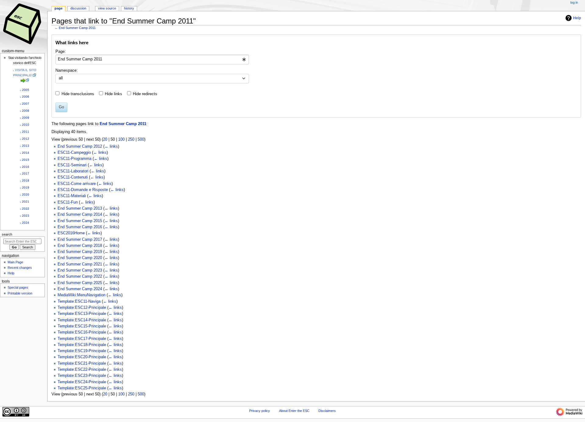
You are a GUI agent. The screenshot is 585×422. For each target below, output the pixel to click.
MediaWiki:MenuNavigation (81, 295)
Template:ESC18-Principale (82, 345)
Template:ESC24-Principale (82, 382)
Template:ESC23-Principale (82, 375)
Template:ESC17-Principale (82, 339)
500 (141, 139)
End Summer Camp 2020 (80, 258)
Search (7, 234)
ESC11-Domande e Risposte (83, 190)
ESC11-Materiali (72, 196)
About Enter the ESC (294, 411)
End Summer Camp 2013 (80, 208)
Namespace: (66, 70)
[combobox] (152, 59)
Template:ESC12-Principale (82, 307)
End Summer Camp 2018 (80, 245)
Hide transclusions (78, 94)
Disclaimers (327, 411)
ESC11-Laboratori (73, 171)
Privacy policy (259, 411)
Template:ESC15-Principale (82, 326)
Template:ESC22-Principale (82, 369)
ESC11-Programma (74, 159)
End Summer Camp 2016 (80, 227)
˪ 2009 (24, 117)
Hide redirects (145, 94)
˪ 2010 (24, 124)
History (129, 8)
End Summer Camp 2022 (80, 276)
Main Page (15, 262)
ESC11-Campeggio (74, 152)
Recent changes (20, 267)
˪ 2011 (24, 131)
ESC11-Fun (68, 202)
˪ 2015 (24, 159)
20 (105, 139)
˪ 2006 (24, 96)
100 (121, 139)
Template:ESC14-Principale (82, 320)
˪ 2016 (24, 166)
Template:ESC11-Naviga (79, 301)
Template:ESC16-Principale (82, 332)
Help (577, 18)
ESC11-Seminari (72, 165)
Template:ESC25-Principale (82, 388)
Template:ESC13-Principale (82, 314)
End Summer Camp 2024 (80, 289)
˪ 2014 (24, 152)
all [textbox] (61, 78)
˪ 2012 (24, 138)
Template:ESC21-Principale (82, 363)
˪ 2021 (24, 201)
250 (131, 139)
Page (58, 8)
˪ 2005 (24, 90)
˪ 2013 (24, 145)
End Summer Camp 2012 (80, 146)
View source (107, 8)
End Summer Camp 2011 (77, 28)
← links (111, 146)
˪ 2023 (24, 215)
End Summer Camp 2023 (80, 270)
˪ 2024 (24, 222)
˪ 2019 (24, 187)
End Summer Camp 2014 (80, 214)
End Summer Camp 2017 (80, 239)
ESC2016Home (71, 233)
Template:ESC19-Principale (82, 351)
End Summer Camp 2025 (80, 283)
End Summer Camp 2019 (80, 252)
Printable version (20, 293)
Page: (60, 51)
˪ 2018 (24, 180)
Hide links (113, 94)
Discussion (78, 8)
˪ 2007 (24, 103)
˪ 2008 (24, 110)
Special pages (18, 287)
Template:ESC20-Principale (82, 357)
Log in (574, 2)
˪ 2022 (24, 208)
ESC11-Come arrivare (77, 184)
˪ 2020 (24, 194)
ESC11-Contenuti (73, 177)
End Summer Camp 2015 (80, 221)
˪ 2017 (24, 173)
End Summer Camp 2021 (80, 264)
